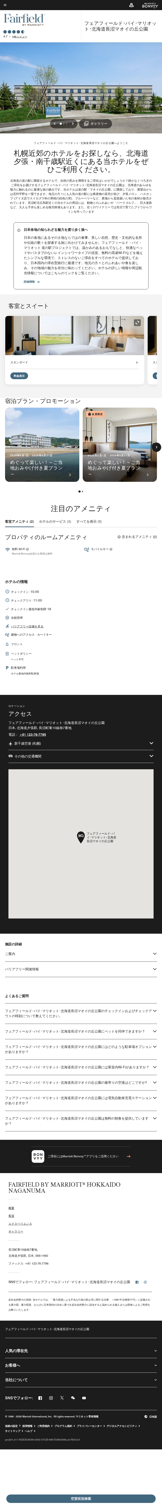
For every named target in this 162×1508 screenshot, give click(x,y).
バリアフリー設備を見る (27, 626)
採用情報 (27, 1426)
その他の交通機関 (27, 756)
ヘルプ (28, 1431)
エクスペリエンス (20, 1223)
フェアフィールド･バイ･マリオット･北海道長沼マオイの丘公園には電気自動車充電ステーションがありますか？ (78, 1100)
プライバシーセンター (89, 1426)
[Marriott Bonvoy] (148, 5)
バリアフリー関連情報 (22, 969)
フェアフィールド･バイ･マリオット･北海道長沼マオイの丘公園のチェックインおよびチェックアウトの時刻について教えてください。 (78, 1013)
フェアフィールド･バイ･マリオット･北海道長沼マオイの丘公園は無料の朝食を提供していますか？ (76, 1120)
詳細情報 (29, 281)
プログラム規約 (63, 1426)
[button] (131, 5)
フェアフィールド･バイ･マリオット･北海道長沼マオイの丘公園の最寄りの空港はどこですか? (76, 1083)
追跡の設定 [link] (11, 1426)
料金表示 (19, 375)
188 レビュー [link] (19, 36)
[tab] (19, 522)
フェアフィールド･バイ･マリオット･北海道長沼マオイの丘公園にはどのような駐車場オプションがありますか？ (78, 1049)
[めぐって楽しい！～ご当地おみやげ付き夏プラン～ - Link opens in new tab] (42, 445)
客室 (11, 1216)
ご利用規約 (43, 1426)
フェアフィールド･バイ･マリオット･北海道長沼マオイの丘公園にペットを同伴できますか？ (75, 1031)
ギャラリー (15, 1231)
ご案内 (10, 954)
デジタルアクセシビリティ (122, 1426)
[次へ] (156, 447)
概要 (11, 1208)
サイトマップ (12, 1431)
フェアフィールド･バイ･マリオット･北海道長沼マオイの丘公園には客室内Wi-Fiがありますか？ (77, 1067)
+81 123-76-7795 (32, 735)
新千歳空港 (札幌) (27, 743)
